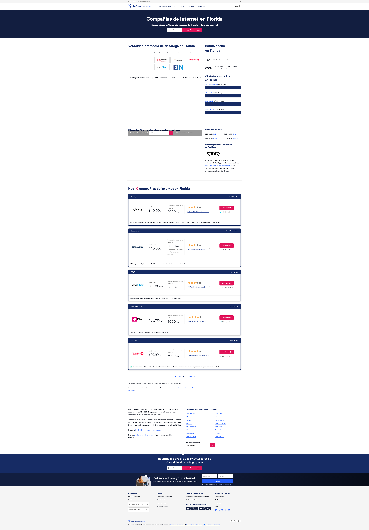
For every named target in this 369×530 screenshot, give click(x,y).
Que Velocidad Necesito (192, 499)
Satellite (235, 138)
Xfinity (190, 133)
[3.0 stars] (194, 207)
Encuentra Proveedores (167, 6)
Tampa (188, 420)
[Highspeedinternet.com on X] (219, 510)
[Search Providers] (147, 504)
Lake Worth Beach (211, 84)
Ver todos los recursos (162, 506)
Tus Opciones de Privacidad (213, 524)
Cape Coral (218, 414)
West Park (208, 93)
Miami (188, 417)
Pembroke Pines (220, 423)
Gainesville (218, 430)
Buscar (236, 6)
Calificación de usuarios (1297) (198, 355)
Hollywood (218, 427)
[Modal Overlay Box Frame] (184, 479)
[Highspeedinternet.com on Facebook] (216, 510)
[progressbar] (223, 87)
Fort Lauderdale (220, 420)
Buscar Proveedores (192, 30)
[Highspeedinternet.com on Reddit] (225, 510)
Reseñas (181, 6)
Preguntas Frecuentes (162, 503)
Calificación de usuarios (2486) (198, 287)
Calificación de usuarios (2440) (198, 211)
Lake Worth (190, 433)
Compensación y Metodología (177, 524)
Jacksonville (190, 414)
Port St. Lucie (191, 436)
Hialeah (189, 430)
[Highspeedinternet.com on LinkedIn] (229, 510)
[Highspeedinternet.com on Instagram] (222, 510)
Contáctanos (218, 503)
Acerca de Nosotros (219, 496)
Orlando (189, 423)
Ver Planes (224, 208)
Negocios (201, 6)
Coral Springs (219, 436)
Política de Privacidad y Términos (194, 524)
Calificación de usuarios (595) (198, 321)
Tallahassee (218, 417)
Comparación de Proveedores (164, 496)
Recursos (191, 6)
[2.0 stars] (192, 207)
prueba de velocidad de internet (145, 435)
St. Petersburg (191, 427)
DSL (214, 134)
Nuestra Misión (218, 499)
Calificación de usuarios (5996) (198, 249)
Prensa (216, 506)
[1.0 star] (189, 207)
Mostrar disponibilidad (139, 133)
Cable (215, 138)
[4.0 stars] (197, 207)
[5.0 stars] (200, 207)
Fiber (234, 134)
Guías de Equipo (161, 499)
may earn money (134, 1)
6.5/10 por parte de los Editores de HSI (218, 166)
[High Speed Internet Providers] (139, 6)
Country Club (209, 101)
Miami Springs (209, 109)
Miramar (217, 433)
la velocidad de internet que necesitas (148, 430)
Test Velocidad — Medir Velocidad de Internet (197, 496)
